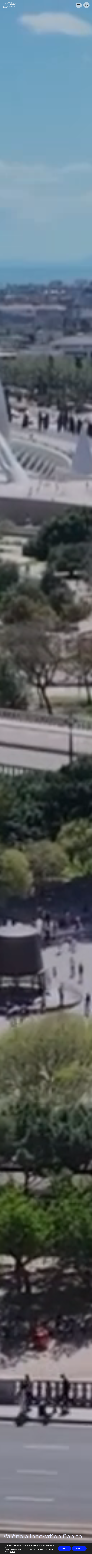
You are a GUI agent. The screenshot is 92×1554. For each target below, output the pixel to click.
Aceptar (64, 1548)
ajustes (12, 1552)
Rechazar (79, 1548)
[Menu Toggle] (78, 5)
